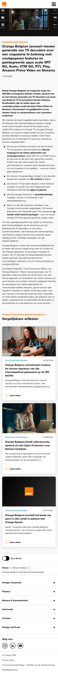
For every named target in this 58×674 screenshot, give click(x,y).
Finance (6, 591)
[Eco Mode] (5, 558)
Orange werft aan (11, 627)
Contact (6, 618)
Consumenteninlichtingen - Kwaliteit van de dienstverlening (28, 665)
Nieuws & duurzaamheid (15, 600)
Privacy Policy (8, 660)
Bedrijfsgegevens (10, 669)
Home (5, 567)
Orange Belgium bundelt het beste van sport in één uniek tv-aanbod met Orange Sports (28, 519)
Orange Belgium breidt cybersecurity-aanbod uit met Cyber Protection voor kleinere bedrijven (27, 445)
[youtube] (20, 645)
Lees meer (15, 395)
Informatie (7, 609)
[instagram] (5, 645)
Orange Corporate (11, 582)
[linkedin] (12, 645)
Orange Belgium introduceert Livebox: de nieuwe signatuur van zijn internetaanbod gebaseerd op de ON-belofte (28, 370)
